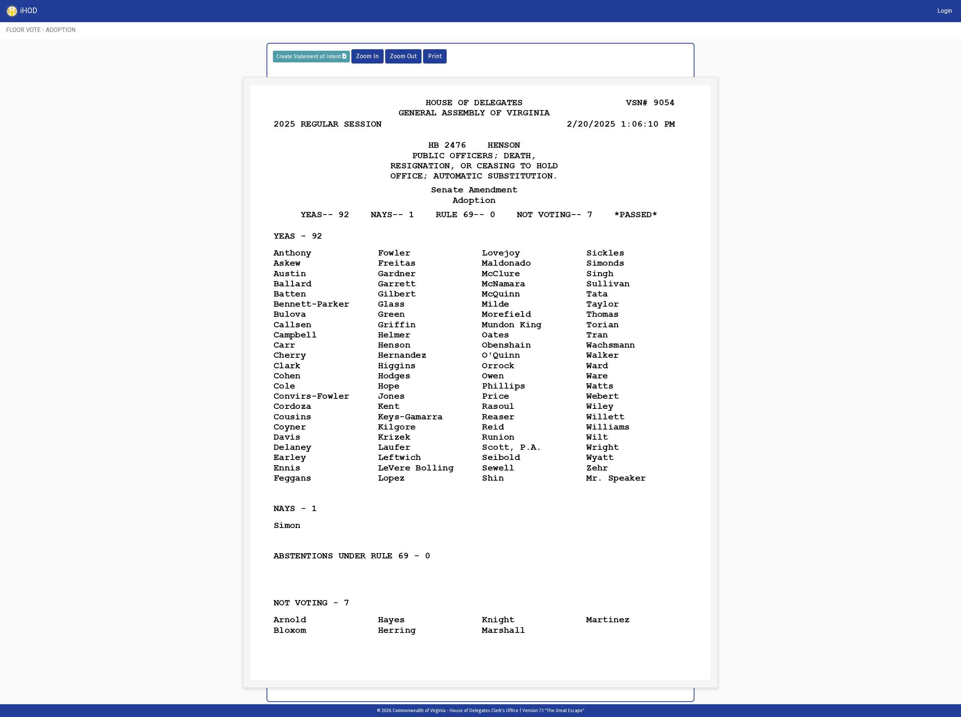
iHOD (27, 10)
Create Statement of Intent (309, 56)
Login (944, 10)
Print (435, 56)
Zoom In (367, 56)
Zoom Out (403, 56)
